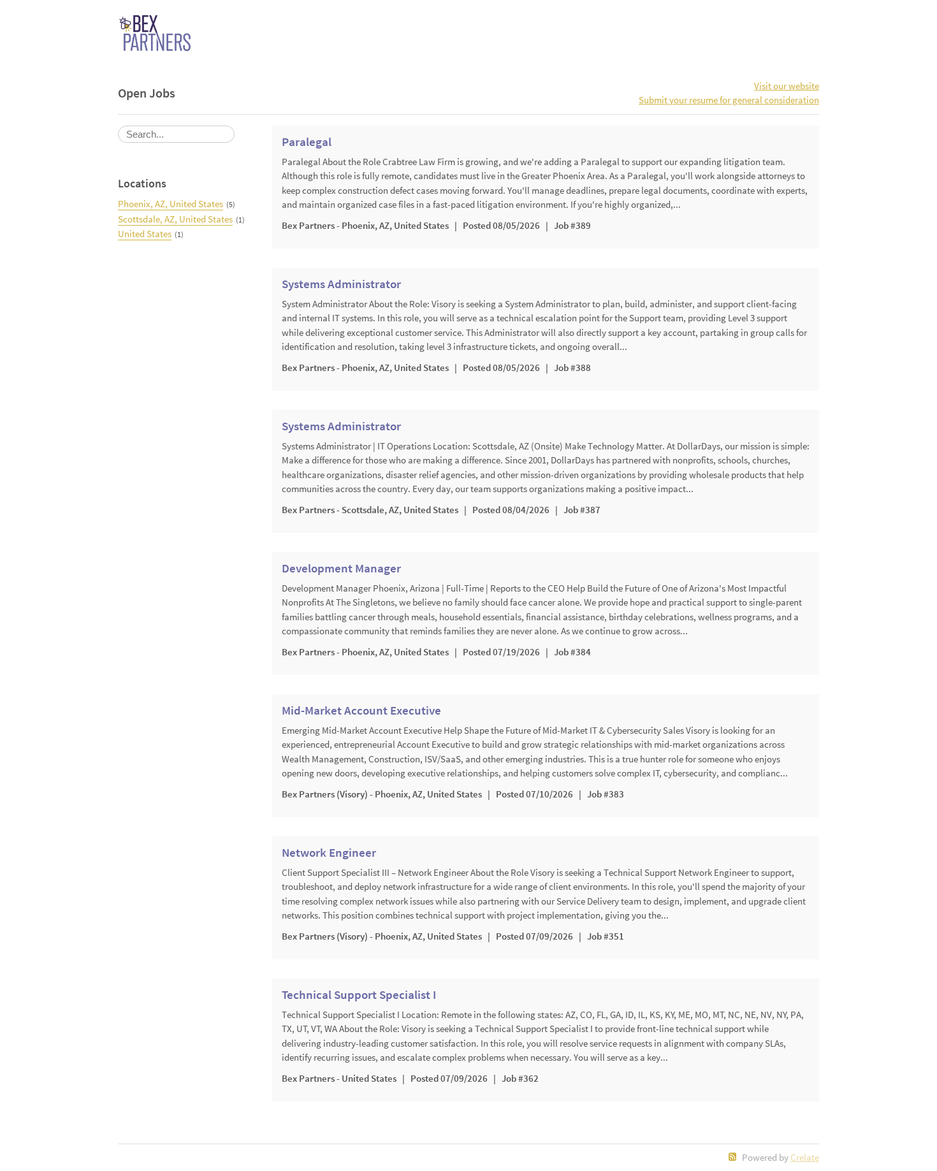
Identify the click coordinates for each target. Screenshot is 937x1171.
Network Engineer (329, 853)
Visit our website (786, 86)
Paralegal (306, 142)
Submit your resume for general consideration (729, 100)
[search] (176, 134)
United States (144, 234)
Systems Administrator (341, 284)
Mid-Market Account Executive (361, 711)
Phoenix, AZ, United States (170, 204)
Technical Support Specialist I (359, 995)
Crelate (804, 1157)
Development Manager (341, 569)
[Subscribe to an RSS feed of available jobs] (732, 1156)
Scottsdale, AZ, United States (175, 219)
